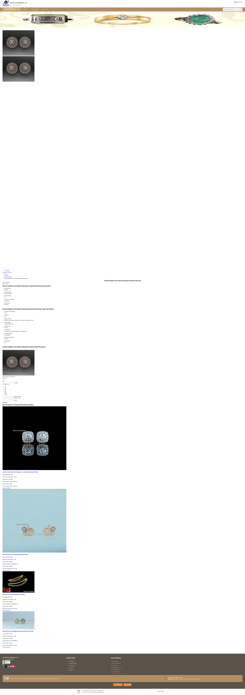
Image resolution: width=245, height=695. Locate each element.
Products (6, 275)
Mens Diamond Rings (116, 667)
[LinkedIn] (8, 667)
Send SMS (128, 684)
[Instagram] (13, 667)
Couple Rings (115, 665)
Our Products (10, 9)
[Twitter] (6, 667)
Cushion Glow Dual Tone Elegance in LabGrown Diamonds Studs (20, 472)
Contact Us (45, 9)
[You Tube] (11, 667)
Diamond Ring (115, 661)
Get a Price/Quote (6, 282)
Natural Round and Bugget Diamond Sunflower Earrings (18, 631)
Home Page (25, 9)
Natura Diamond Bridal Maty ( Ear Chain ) (14, 594)
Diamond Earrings (116, 671)
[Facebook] (4, 667)
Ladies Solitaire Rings (116, 663)
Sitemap (71, 670)
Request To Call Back (7, 272)
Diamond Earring (8, 276)
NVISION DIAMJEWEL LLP (18, 4)
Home (6, 273)
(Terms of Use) (100, 690)
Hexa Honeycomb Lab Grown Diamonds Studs (15, 554)
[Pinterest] (15, 667)
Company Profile (35, 9)
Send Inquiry (7, 270)
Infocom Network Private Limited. (98, 692)
